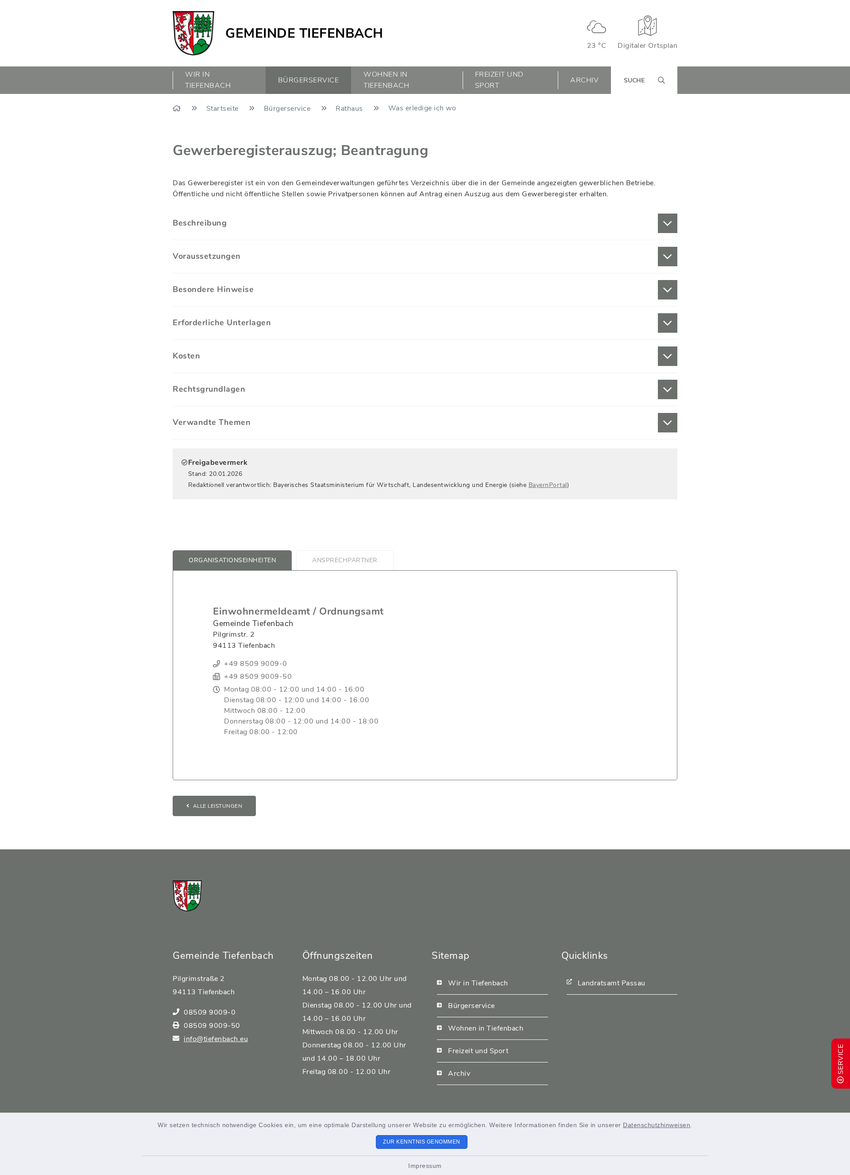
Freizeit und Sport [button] (499, 80)
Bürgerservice (288, 108)
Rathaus (350, 108)
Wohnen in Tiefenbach (485, 1028)
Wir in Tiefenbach (478, 983)
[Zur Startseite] (178, 108)
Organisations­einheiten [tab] (232, 560)
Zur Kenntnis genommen (421, 1142)
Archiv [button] (584, 80)
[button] (425, 223)
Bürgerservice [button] (308, 80)
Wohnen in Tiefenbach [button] (386, 80)
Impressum (425, 1165)
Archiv (459, 1073)
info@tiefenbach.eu (216, 1039)
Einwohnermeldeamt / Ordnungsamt (298, 611)
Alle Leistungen (218, 805)
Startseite (223, 108)
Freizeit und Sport (478, 1051)
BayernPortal (548, 485)
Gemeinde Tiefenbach (304, 33)
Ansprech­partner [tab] (345, 560)
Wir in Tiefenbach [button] (208, 80)
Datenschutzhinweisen (656, 1124)
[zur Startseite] (193, 33)
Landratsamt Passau (611, 983)
